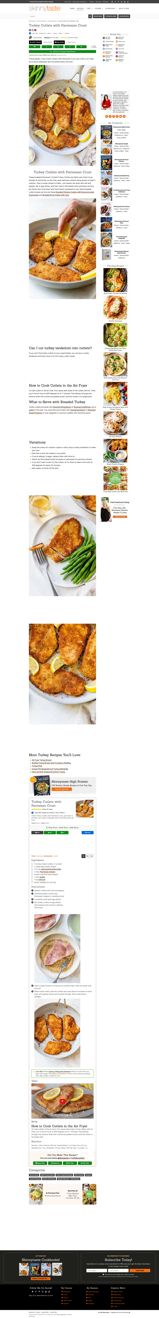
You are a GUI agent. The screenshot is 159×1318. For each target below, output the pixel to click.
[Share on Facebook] (47, 46)
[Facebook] (115, 1)
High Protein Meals (47, 1175)
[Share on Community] (34, 46)
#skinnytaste (79, 1158)
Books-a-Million (121, 137)
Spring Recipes (93, 1292)
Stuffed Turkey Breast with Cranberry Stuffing (51, 763)
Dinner (66, 1297)
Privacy (38, 1312)
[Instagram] (121, 1)
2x (87, 856)
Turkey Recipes (52, 21)
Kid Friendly (79, 1175)
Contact (91, 1)
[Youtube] (124, 1)
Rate (50, 832)
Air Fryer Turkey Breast (42, 760)
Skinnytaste (32, 21)
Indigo (128, 180)
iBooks (128, 243)
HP (30, 30)
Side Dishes (68, 1300)
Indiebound (126, 148)
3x (91, 856)
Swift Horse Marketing (121, 1312)
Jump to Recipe (36, 42)
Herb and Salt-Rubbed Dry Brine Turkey (48, 772)
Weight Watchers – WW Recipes (68, 1179)
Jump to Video (47, 42)
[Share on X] (58, 46)
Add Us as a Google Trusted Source (64, 51)
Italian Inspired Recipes (64, 1175)
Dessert (66, 1303)
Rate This (85, 1163)
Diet (89, 8)
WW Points (88, 832)
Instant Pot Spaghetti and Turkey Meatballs (50, 769)
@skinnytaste (63, 1158)
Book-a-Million (125, 166)
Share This (41, 1163)
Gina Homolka (37, 37)
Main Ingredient (41, 21)
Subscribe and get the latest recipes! (41, 1)
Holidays (91, 1303)
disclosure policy (61, 55)
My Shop (105, 1)
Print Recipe (60, 42)
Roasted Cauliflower (82, 407)
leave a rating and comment (59, 1071)
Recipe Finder (118, 1292)
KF (32, 30)
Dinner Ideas (34, 1175)
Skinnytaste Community (79, 1)
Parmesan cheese (47, 872)
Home (72, 8)
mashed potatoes (77, 410)
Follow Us (55, 1163)
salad (31, 410)
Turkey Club (37, 766)
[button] (87, 1)
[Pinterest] (118, 1)
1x (83, 856)
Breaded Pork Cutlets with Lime (56, 195)
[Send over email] (81, 46)
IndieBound (116, 166)
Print (38, 832)
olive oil (42, 880)
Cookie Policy (45, 1312)
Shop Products (118, 1297)
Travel (115, 1306)
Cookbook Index (110, 16)
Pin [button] (63, 832)
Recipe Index (98, 16)
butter (42, 877)
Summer (91, 1294)
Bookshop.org (119, 135)
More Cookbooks (39, 1279)
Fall (89, 1297)
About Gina (68, 1)
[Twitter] (112, 1)
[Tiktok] (127, 1)
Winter (90, 1300)
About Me (32, 1312)
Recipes (80, 8)
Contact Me (53, 1312)
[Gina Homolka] (31, 37)
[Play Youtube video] (62, 1100)
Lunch (66, 1294)
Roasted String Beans (62, 407)
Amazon (116, 132)
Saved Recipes (124, 16)
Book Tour (98, 1)
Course (98, 8)
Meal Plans (124, 8)
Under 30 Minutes (49, 1179)
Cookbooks (110, 8)
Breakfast (67, 1292)
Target (126, 135)
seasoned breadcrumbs (51, 869)
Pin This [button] (71, 1163)
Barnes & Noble (124, 132)
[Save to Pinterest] (70, 46)
